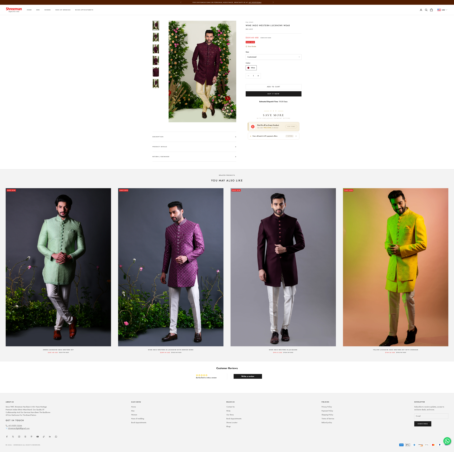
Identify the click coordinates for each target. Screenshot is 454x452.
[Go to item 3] (156, 49)
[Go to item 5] (156, 72)
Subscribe (423, 424)
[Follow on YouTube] (37, 436)
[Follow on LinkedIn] (50, 436)
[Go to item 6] (156, 83)
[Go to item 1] (156, 25)
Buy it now (273, 94)
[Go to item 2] (156, 37)
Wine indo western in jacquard (283, 350)
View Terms (291, 126)
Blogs (228, 426)
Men (38, 10)
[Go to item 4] (156, 60)
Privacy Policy (327, 407)
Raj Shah (249, 22)
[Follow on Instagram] (19, 436)
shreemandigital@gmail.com (19, 428)
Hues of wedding (63, 10)
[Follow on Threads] (25, 436)
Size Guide (252, 46)
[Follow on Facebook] (7, 436)
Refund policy (327, 422)
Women (47, 10)
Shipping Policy (327, 415)
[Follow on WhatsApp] (56, 436)
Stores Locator (231, 422)
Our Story (230, 415)
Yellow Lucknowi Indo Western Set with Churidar (395, 350)
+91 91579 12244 (15, 425)
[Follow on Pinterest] (31, 436)
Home (29, 10)
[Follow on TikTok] (44, 436)
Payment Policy (327, 411)
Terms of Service (328, 418)
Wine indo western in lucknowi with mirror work (170, 350)
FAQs (228, 411)
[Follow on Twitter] (13, 436)
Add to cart (273, 87)
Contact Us (230, 407)
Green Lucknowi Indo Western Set (58, 350)
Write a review (247, 376)
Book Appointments (84, 10)
